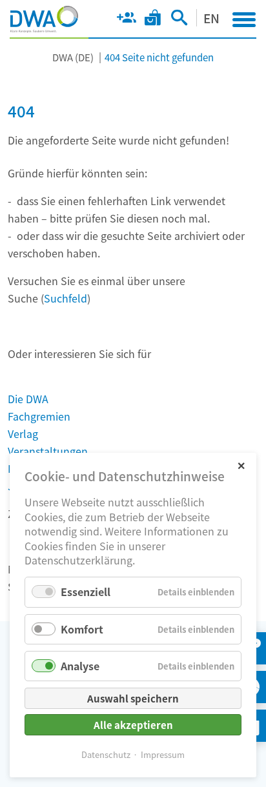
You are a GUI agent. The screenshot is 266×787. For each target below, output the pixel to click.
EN (211, 17)
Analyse (80, 665)
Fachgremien (39, 416)
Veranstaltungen (48, 451)
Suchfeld (65, 298)
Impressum (163, 754)
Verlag (23, 433)
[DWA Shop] (153, 20)
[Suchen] (179, 20)
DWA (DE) (73, 57)
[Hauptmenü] (244, 19)
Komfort (82, 629)
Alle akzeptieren (133, 725)
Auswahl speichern (133, 698)
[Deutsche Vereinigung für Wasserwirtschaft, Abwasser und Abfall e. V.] (44, 19)
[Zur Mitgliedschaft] (126, 20)
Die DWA (28, 398)
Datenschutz (105, 754)
